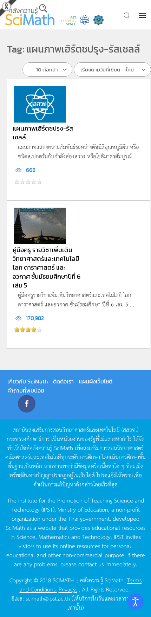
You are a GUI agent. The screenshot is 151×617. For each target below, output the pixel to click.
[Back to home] (29, 14)
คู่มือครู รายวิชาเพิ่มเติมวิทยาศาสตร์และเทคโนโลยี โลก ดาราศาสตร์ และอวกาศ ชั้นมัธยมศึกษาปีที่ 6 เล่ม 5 (46, 267)
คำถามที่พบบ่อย (25, 390)
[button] (143, 15)
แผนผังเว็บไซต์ (95, 381)
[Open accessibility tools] (135, 601)
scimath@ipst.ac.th (48, 598)
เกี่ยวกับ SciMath (27, 381)
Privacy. (68, 589)
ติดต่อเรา (63, 381)
